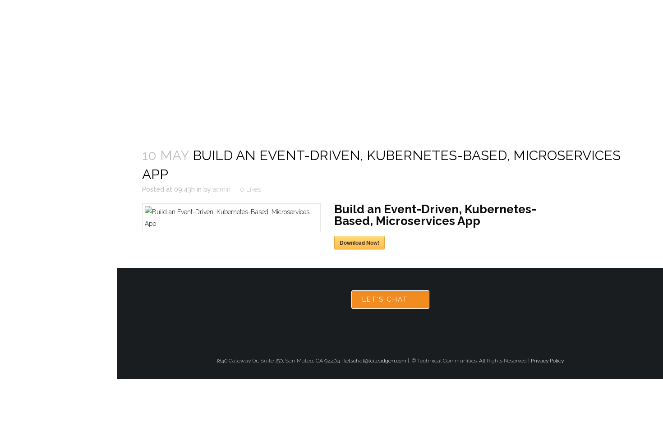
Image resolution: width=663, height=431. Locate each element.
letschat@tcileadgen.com (375, 361)
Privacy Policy (547, 361)
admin (221, 189)
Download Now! (359, 242)
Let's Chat (385, 299)
